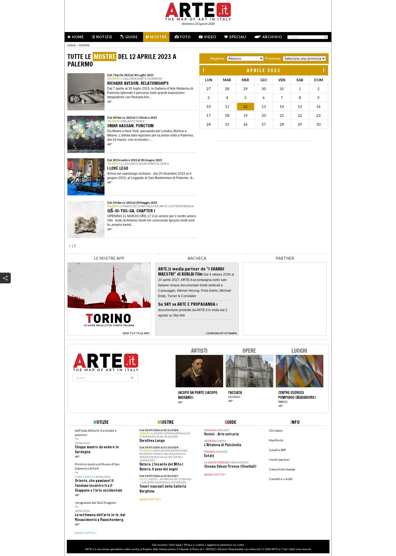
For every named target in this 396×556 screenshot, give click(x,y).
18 (227, 115)
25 (227, 124)
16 (318, 106)
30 (264, 89)
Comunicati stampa (282, 469)
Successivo (323, 70)
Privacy (188, 545)
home (71, 45)
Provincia (272, 58)
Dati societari (159, 545)
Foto (185, 37)
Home (78, 37)
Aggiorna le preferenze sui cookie (225, 545)
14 (282, 106)
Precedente (204, 70)
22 (300, 115)
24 (208, 124)
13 (264, 106)
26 (245, 124)
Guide (131, 37)
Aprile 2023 (264, 70)
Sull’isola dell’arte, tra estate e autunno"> (97, 441)
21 (282, 115)
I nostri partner (279, 459)
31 (282, 89)
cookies (200, 545)
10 (208, 106)
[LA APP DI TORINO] (109, 334)
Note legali (175, 545)
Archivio (272, 37)
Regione (217, 58)
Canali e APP (277, 450)
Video (210, 37)
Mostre (158, 37)
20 (264, 115)
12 (245, 106)
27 (208, 89)
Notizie (104, 37)
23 (318, 115)
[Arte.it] (198, 10)
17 (208, 115)
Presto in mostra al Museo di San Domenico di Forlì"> (98, 477)
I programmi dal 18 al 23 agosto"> (100, 511)
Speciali (237, 37)
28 (227, 89)
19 (245, 115)
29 (245, 89)
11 (227, 106)
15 (300, 106)
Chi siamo (275, 430)
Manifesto (276, 440)
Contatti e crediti (281, 479)
